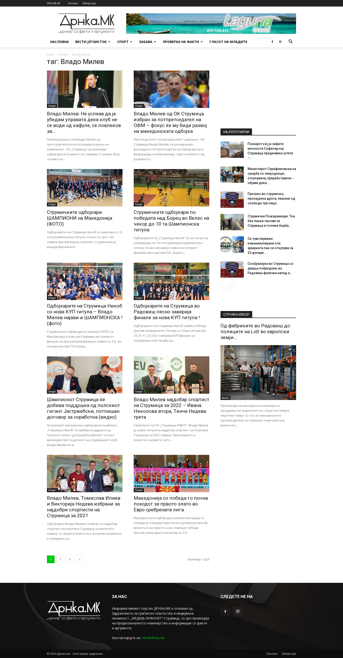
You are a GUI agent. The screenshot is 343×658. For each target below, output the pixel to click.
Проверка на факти (181, 41)
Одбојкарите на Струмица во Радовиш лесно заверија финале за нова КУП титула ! (167, 311)
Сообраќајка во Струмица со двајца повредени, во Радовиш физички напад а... (271, 268)
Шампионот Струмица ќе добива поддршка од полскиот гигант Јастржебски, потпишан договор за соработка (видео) (83, 408)
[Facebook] (272, 41)
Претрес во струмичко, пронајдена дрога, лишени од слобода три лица (271, 198)
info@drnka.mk (153, 638)
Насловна (59, 41)
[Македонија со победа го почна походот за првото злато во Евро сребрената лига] (171, 473)
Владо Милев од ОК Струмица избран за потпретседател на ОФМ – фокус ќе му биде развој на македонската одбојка (170, 122)
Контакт (73, 3)
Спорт (123, 41)
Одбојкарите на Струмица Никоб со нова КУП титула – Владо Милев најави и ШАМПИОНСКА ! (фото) (84, 314)
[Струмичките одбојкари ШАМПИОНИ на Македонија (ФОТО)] (84, 187)
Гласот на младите (228, 41)
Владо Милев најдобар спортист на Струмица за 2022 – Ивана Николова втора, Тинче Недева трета (171, 408)
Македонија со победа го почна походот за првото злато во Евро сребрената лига (171, 504)
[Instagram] (280, 41)
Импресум (89, 3)
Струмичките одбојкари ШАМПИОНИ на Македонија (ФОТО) (79, 218)
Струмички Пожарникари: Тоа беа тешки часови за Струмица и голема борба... (271, 220)
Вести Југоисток (91, 41)
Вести (225, 398)
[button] (290, 42)
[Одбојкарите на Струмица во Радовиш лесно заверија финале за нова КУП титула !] (171, 281)
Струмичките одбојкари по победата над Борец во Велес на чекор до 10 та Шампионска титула (171, 221)
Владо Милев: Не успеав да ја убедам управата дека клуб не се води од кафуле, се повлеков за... (84, 122)
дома (50, 55)
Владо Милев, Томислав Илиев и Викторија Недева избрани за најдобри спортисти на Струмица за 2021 (83, 506)
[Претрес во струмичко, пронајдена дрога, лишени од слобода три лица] (232, 199)
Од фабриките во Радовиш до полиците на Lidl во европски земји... (255, 331)
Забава (145, 41)
